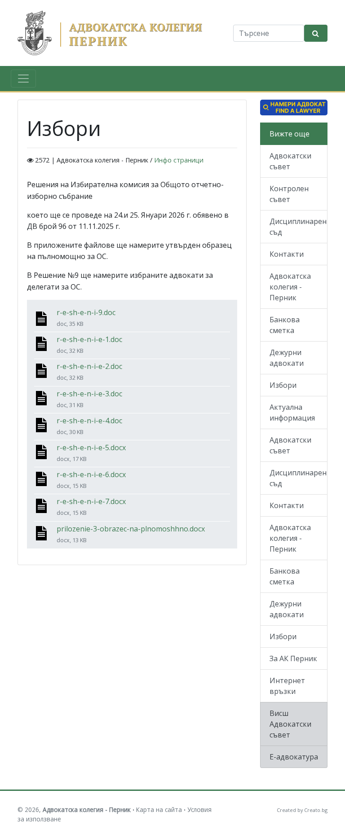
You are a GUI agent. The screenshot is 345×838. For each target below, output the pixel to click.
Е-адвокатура (294, 757)
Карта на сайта (159, 809)
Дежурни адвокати (287, 357)
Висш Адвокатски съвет (290, 724)
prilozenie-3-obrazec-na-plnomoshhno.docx (131, 529)
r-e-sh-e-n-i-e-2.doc (89, 366)
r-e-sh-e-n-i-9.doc (86, 312)
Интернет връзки (287, 686)
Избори (283, 385)
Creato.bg (315, 810)
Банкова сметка (285, 325)
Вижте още (290, 134)
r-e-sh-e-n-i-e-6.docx (91, 474)
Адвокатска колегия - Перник (290, 287)
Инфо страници (178, 160)
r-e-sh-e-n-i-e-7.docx (91, 501)
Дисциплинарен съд (298, 226)
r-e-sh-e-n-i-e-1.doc (89, 339)
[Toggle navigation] (23, 79)
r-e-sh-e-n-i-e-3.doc (89, 394)
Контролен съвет (289, 194)
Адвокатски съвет (290, 161)
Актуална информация (292, 412)
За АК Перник (293, 658)
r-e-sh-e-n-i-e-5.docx (91, 447)
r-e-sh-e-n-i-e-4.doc (89, 421)
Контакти (287, 254)
